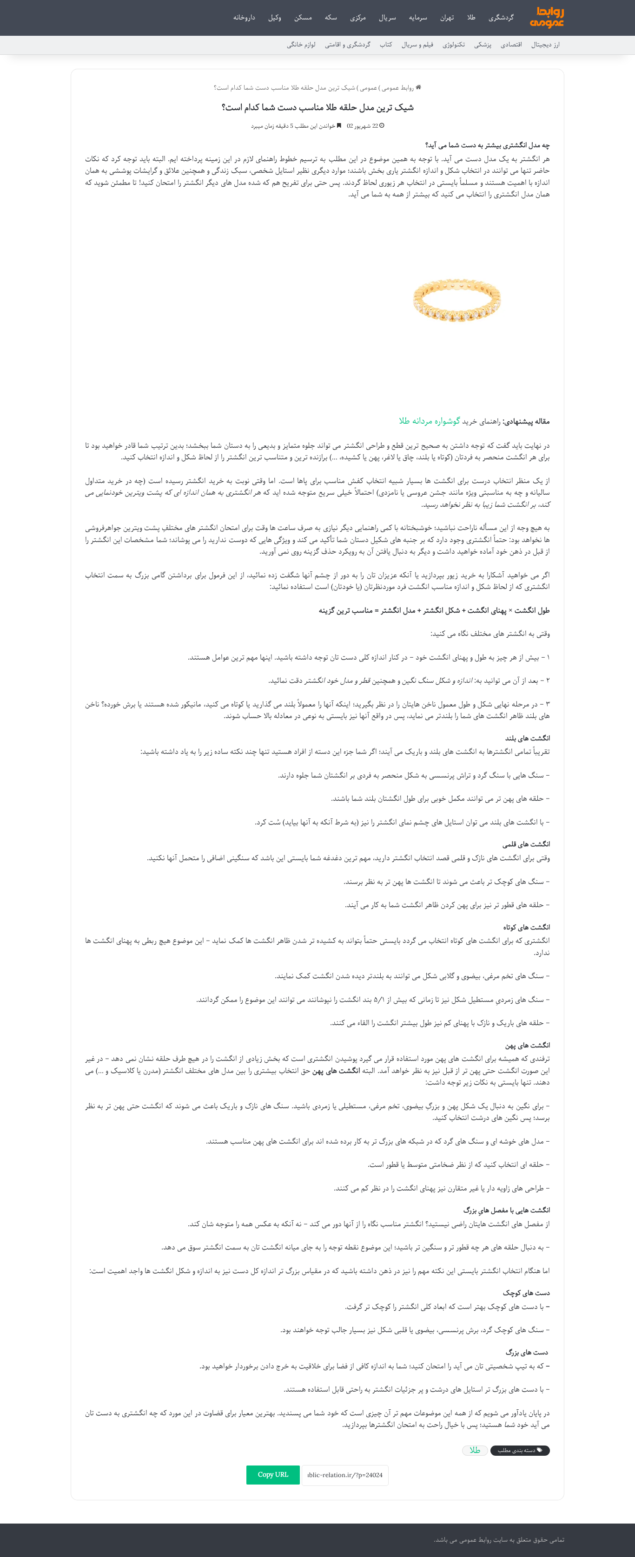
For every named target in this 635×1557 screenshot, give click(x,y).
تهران (447, 17)
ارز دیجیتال (545, 44)
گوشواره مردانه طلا (429, 421)
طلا (471, 17)
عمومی (368, 88)
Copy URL (273, 1474)
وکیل (274, 17)
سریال (387, 17)
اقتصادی (511, 44)
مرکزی (358, 17)
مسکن (303, 17)
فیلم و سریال (417, 44)
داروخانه (244, 17)
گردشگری (501, 17)
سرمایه (418, 17)
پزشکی (482, 44)
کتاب (386, 44)
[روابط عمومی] (546, 17)
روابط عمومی (399, 88)
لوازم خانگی (301, 44)
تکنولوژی (454, 44)
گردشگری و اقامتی (347, 44)
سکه (331, 17)
